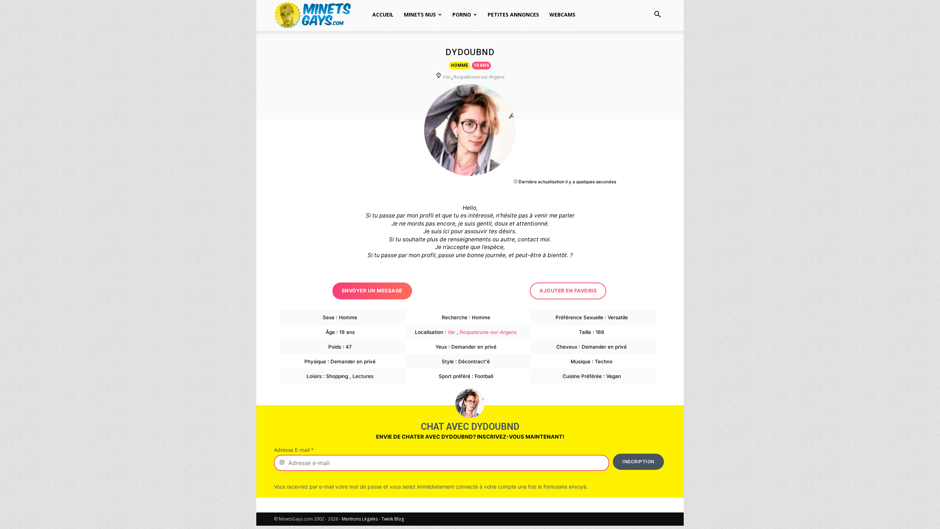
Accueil (383, 14)
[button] (657, 15)
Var (446, 77)
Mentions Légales (360, 519)
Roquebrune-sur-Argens (479, 77)
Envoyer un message (372, 291)
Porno (461, 14)
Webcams (562, 14)
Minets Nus (420, 14)
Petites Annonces (513, 14)
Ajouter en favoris (568, 291)
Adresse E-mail (294, 450)
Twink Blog (393, 519)
